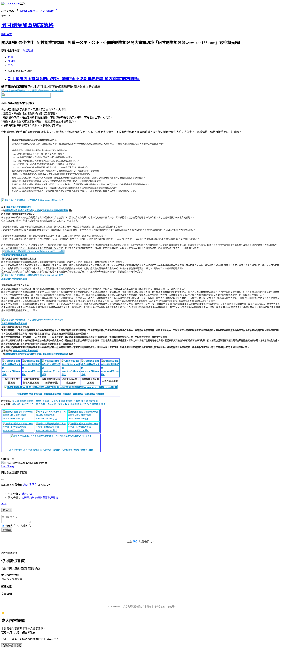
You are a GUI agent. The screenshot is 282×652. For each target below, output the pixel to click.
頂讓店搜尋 (22, 394)
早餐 (49, 404)
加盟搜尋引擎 (15, 449)
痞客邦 (27, 484)
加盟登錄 (27, 449)
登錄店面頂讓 (35, 394)
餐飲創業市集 (26, 210)
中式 (24, 404)
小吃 (54, 404)
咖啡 (43, 404)
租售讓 (84, 401)
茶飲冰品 (62, 404)
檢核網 (69, 401)
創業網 (15, 401)
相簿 (10, 57)
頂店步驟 (100, 394)
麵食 (38, 404)
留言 (34, 484)
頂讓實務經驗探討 (52, 394)
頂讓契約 (67, 394)
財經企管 (27, 493)
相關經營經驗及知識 (58, 210)
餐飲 (19, 404)
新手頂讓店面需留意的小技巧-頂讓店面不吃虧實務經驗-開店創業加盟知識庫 (74, 79)
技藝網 (77, 401)
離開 (19, 645)
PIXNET (116, 606)
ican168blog (7, 466)
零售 (103, 404)
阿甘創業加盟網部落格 (27, 25)
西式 (28, 404)
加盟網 (37, 210)
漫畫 (89, 404)
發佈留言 (7, 530)
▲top (4, 503)
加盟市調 (47, 449)
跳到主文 (6, 34)
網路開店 (96, 404)
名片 (10, 65)
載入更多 (7, 510)
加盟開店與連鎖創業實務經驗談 (40, 497)
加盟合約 (57, 449)
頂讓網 (45, 210)
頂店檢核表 (90, 394)
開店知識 (93, 401)
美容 (84, 404)
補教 (14, 404)
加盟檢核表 (67, 449)
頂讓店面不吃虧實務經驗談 (19, 207)
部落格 (12, 61)
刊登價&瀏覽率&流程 (83, 449)
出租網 (38, 401)
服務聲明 (172, 606)
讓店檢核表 (78, 394)
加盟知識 (37, 449)
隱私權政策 (159, 606)
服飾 (79, 404)
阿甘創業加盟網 (12, 210)
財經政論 (28, 50)
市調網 (61, 401)
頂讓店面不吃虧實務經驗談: (14, 323)
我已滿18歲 (8, 645)
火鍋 (70, 404)
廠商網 (45, 401)
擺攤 (74, 404)
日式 (33, 404)
